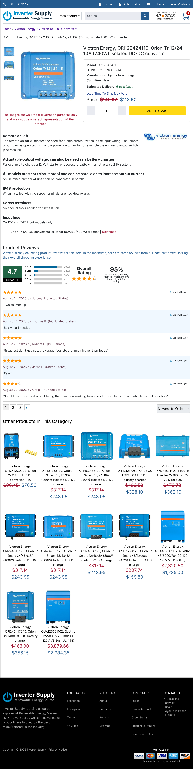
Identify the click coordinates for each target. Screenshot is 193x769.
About (103, 700)
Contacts (157, 4)
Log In (107, 4)
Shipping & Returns (143, 725)
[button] (180, 4)
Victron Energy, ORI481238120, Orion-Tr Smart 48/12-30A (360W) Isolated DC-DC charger (58, 475)
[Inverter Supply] (27, 16)
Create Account (141, 709)
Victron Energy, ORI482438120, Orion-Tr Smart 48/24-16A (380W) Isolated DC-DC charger (96, 475)
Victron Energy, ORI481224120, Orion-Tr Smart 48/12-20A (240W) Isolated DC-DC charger (134, 556)
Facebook (73, 700)
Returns (104, 717)
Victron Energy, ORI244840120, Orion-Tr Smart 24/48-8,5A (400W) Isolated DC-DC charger (20, 556)
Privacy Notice (57, 749)
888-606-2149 (18, 4)
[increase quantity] (122, 110)
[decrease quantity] (91, 110)
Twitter (71, 717)
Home (7, 29)
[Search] (145, 16)
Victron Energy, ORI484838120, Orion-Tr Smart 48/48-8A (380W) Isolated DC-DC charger (58, 556)
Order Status (132, 4)
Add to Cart (157, 111)
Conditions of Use (143, 734)
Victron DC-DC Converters (58, 29)
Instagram (73, 709)
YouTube (72, 725)
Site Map (104, 725)
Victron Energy (25, 29)
